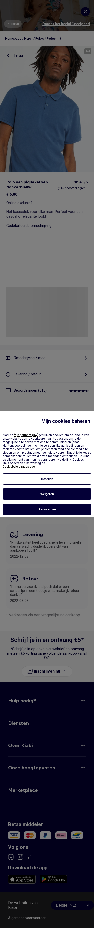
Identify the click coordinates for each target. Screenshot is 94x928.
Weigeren (47, 494)
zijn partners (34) (26, 435)
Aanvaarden (47, 509)
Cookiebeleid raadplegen (20, 466)
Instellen (47, 479)
